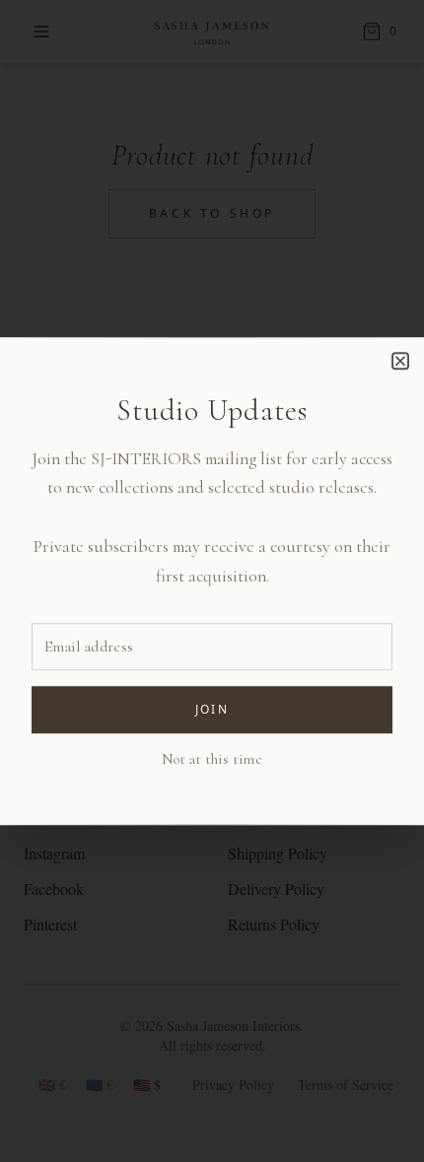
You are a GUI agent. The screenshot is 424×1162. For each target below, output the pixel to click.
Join (212, 709)
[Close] (400, 361)
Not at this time (212, 759)
